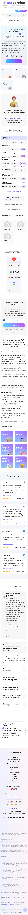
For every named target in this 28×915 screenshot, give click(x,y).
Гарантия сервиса (14, 772)
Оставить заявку (14, 61)
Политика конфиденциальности (14, 794)
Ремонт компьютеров (14, 759)
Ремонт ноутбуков (14, 757)
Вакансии (14, 783)
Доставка (14, 776)
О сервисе (14, 770)
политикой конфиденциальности (12, 331)
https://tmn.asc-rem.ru (8, 904)
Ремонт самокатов (14, 761)
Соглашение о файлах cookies (14, 796)
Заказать (23, 142)
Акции (14, 774)
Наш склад (14, 778)
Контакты (14, 808)
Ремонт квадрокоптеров (14, 763)
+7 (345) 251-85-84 (21, 10)
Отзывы (14, 781)
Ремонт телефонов (14, 755)
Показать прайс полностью (14, 191)
